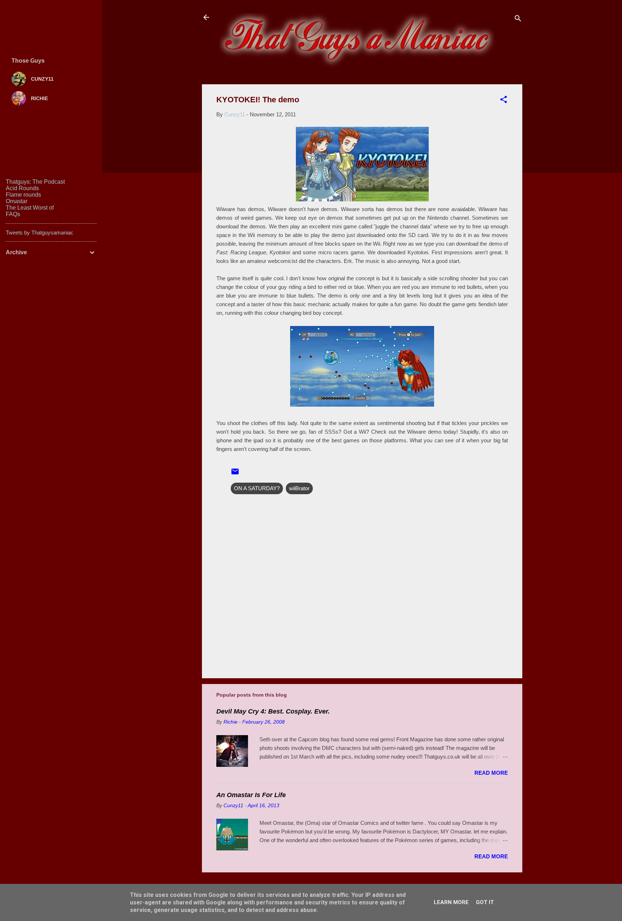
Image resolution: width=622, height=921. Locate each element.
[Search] (518, 20)
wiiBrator (299, 488)
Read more (491, 773)
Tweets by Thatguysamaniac (39, 232)
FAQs (13, 214)
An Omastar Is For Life (251, 795)
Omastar (16, 201)
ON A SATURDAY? (257, 488)
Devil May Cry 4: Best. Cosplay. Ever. (273, 711)
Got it (485, 902)
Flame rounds (23, 195)
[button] (503, 100)
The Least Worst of (30, 208)
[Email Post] (235, 474)
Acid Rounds (22, 188)
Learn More (451, 902)
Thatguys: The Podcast (35, 182)
